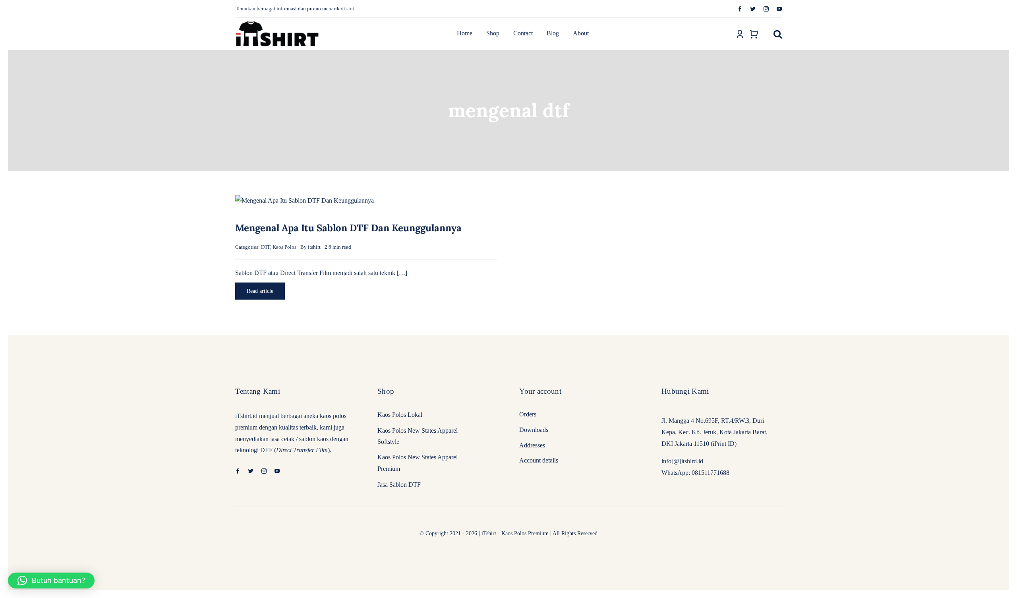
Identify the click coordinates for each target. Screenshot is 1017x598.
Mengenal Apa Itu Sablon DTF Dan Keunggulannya (348, 228)
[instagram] (766, 9)
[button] (777, 33)
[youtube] (779, 9)
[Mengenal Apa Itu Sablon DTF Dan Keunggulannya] (304, 200)
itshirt (314, 247)
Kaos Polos (284, 247)
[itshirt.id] (277, 21)
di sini (347, 9)
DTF (265, 247)
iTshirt (488, 533)
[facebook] (739, 9)
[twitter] (753, 9)
